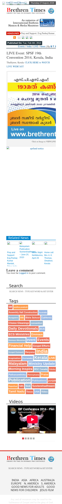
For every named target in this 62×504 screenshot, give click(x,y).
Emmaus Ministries (17, 340)
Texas (29, 391)
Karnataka (28, 358)
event (31, 340)
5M (10, 306)
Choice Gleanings (19, 323)
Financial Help (20, 345)
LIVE (35, 46)
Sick (27, 386)
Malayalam (18, 363)
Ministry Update (42, 363)
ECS (42, 329)
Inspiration (15, 358)
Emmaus (37, 334)
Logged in (23, 273)
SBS (21, 386)
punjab (52, 380)
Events (21, 46)
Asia (24, 480)
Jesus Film (47, 490)
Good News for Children (33, 488)
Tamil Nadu (16, 391)
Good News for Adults (27, 487)
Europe (16, 483)
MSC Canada (40, 369)
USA (37, 391)
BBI (22, 318)
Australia (43, 312)
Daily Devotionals (23, 328)
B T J (53, 46)
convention (36, 323)
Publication (19, 380)
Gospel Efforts (41, 346)
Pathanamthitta (17, 374)
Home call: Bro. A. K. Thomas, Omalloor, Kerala (49, 258)
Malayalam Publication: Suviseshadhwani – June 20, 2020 (28, 252)
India (29, 46)
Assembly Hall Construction (23, 312)
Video (44, 391)
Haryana (30, 352)
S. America (48, 483)
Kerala (40, 357)
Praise (44, 374)
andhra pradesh (21, 307)
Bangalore (13, 318)
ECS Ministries (19, 334)
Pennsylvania (33, 375)
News (42, 46)
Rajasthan (13, 386)
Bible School (32, 317)
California (47, 317)
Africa (34, 480)
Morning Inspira (20, 369)
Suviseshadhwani (43, 386)
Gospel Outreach (16, 352)
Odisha (52, 369)
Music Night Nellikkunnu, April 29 (37, 255)
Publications (39, 380)
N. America (31, 483)
